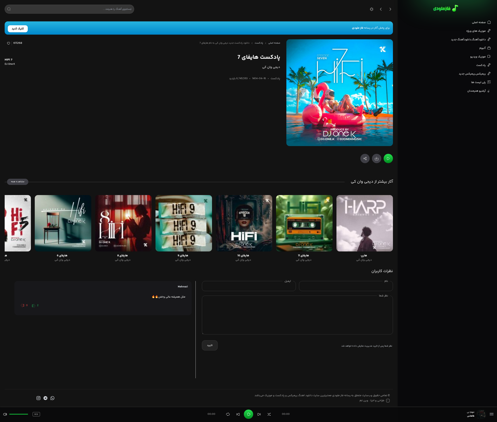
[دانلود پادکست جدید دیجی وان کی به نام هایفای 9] (184, 223)
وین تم (364, 400)
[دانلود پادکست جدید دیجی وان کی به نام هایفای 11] (304, 223)
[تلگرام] (45, 398)
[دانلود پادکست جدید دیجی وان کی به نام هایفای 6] (63, 223)
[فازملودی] (445, 8)
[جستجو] (8, 9)
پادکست (259, 43)
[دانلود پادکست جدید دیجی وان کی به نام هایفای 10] (244, 223)
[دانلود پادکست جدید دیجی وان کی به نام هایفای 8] (123, 223)
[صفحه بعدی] (390, 9)
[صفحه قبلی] (381, 9)
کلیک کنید (18, 29)
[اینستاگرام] (38, 398)
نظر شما (383, 296)
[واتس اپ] (52, 398)
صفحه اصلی (274, 43)
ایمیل (287, 281)
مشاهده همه (17, 182)
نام (386, 281)
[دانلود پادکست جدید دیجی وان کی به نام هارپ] (364, 223)
